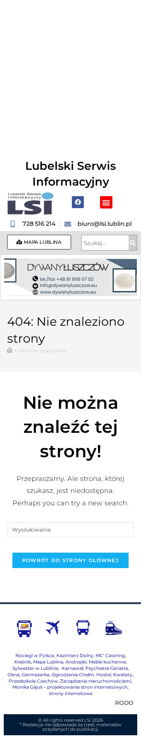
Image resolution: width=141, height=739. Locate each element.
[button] (106, 202)
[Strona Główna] (9, 351)
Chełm (73, 674)
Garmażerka (35, 674)
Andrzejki (75, 662)
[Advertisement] (70, 74)
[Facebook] (78, 202)
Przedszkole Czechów (33, 681)
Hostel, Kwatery (114, 674)
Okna (14, 674)
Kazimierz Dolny (74, 655)
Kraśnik (22, 662)
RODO (124, 702)
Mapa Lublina (48, 662)
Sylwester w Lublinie (35, 668)
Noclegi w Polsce (34, 655)
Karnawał (72, 668)
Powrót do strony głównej (70, 560)
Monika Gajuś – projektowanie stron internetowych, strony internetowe (70, 690)
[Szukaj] (133, 242)
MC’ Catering (110, 655)
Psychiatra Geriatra (106, 668)
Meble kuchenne (107, 662)
